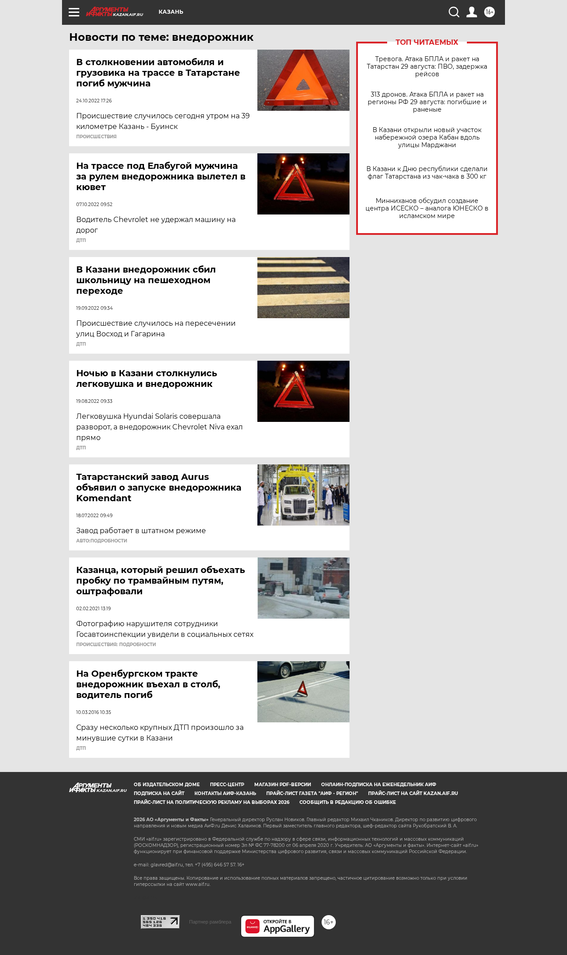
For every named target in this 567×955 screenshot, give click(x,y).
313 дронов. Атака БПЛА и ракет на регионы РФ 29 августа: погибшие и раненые (427, 102)
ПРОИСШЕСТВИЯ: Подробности (116, 645)
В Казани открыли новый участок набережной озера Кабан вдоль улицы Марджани (427, 137)
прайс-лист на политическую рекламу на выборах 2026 (211, 802)
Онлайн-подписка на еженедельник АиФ (378, 784)
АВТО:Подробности (101, 541)
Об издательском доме (167, 784)
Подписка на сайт (159, 793)
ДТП (81, 240)
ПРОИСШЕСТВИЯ (96, 137)
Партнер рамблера (210, 921)
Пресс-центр (227, 784)
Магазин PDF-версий (282, 784)
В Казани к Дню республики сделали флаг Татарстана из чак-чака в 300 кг (427, 172)
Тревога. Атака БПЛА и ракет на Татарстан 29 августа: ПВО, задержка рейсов (427, 66)
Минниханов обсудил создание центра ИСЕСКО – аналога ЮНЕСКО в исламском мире (427, 208)
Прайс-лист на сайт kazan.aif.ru (413, 793)
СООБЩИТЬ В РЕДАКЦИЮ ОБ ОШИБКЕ (347, 802)
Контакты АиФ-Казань (225, 793)
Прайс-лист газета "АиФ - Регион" (312, 793)
